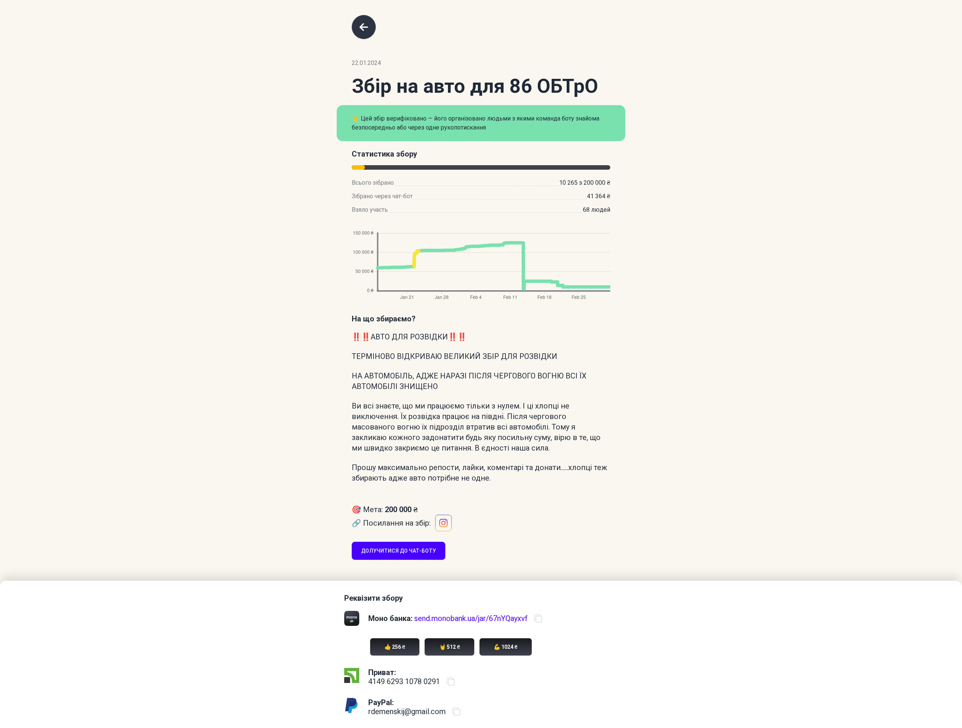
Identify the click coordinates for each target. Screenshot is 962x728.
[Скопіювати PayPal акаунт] (456, 711)
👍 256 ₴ (394, 647)
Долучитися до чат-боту (398, 551)
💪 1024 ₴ (505, 647)
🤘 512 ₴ (449, 647)
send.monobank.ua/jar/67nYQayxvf (471, 618)
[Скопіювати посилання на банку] (538, 618)
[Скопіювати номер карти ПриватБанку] (450, 681)
